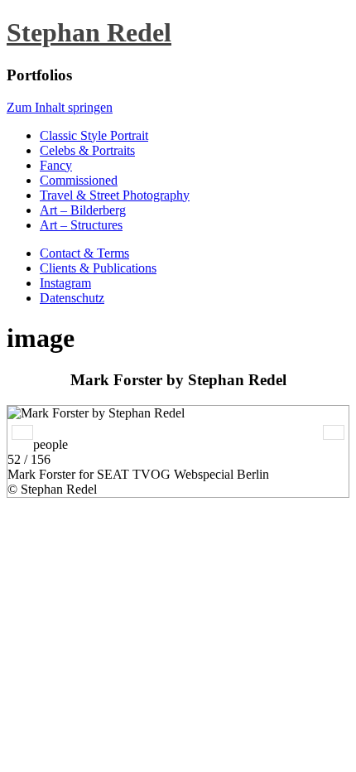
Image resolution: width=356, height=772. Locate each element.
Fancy (56, 165)
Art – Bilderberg (83, 210)
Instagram (65, 283)
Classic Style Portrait (94, 135)
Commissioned (79, 180)
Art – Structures (81, 225)
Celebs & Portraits (87, 150)
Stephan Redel (89, 32)
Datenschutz (72, 298)
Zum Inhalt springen (60, 107)
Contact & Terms (84, 253)
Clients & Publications (98, 268)
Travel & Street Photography (115, 195)
